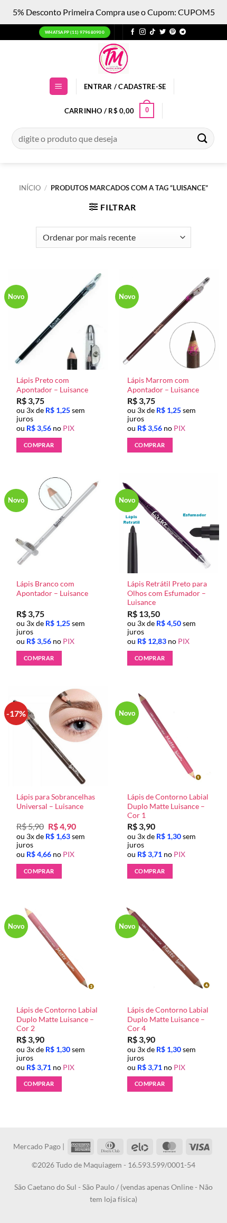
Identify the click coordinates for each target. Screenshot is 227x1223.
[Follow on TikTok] (152, 32)
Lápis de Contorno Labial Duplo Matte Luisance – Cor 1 (168, 806)
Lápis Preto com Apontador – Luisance (52, 385)
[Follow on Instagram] (142, 32)
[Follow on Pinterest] (172, 32)
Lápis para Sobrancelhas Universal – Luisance (55, 802)
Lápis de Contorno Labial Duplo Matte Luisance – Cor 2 (57, 1019)
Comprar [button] (39, 444)
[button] (58, 86)
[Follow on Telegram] (182, 32)
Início (30, 188)
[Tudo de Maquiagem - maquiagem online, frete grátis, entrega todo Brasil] (113, 58)
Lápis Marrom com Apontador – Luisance (163, 385)
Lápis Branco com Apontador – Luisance (52, 589)
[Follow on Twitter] (162, 32)
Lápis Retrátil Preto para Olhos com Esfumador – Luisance (167, 593)
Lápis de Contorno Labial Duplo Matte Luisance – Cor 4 (168, 1019)
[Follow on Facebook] (132, 32)
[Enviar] (202, 138)
